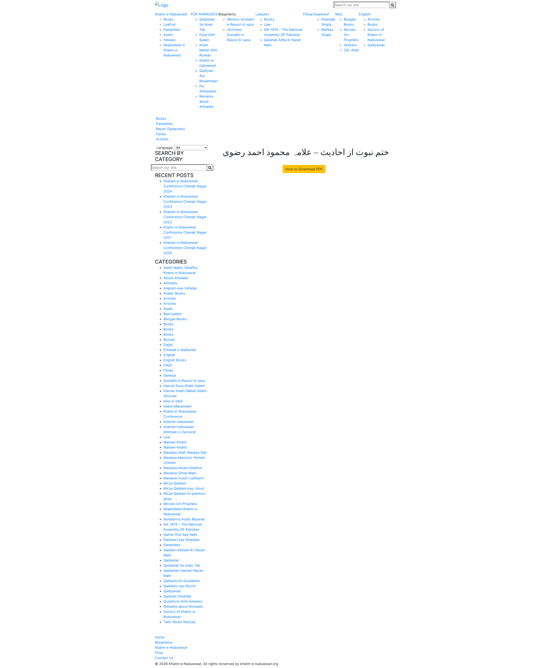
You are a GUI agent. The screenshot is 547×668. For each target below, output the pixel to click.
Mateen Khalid (174, 442)
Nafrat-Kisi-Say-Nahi (180, 534)
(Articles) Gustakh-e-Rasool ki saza (238, 34)
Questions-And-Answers (183, 601)
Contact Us (164, 658)
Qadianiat (171, 560)
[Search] (392, 5)
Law (267, 24)
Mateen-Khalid (175, 447)
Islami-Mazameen (177, 406)
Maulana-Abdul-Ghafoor (183, 468)
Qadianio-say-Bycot (179, 586)
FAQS (167, 365)
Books (168, 19)
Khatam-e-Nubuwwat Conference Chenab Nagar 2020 (185, 247)
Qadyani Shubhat (177, 596)
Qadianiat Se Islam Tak (207, 24)
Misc (339, 14)
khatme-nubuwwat (178, 421)
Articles (374, 19)
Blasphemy (163, 642)
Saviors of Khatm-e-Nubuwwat (376, 34)
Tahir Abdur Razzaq (179, 622)
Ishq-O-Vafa (173, 401)
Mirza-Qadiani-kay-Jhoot (183, 488)
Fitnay (308, 14)
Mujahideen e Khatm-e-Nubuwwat (174, 50)
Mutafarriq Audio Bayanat (184, 519)
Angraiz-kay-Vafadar (180, 288)
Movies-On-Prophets (180, 504)
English (365, 14)
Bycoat (169, 339)
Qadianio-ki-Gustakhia (181, 581)
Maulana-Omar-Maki (179, 473)
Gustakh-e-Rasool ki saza (184, 380)
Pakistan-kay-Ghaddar (181, 540)
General (169, 375)
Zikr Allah (351, 50)
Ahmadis (170, 283)
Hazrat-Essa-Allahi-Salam (184, 386)
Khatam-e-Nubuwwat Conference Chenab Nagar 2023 (185, 201)
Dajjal (167, 344)
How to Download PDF (304, 169)
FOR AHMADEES (204, 14)
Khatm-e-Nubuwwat (171, 14)
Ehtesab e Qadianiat (179, 350)
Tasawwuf (321, 14)
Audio (168, 35)
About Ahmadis (175, 278)
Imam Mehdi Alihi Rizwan (208, 50)
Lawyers (262, 14)
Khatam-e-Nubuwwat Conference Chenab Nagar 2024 (185, 186)
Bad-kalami (172, 314)
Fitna (159, 652)
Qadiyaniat (376, 45)
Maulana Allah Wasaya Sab (185, 452)
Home (160, 637)
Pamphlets (171, 29)
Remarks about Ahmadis (206, 101)
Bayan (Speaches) (170, 129)
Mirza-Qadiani (174, 483)
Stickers (350, 45)
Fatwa (160, 134)
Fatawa (169, 40)
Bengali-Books (175, 319)
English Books (174, 360)
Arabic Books (174, 293)
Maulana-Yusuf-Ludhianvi (183, 478)
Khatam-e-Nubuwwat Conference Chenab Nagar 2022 (185, 217)
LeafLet (169, 24)
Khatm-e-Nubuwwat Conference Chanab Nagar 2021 (185, 232)
